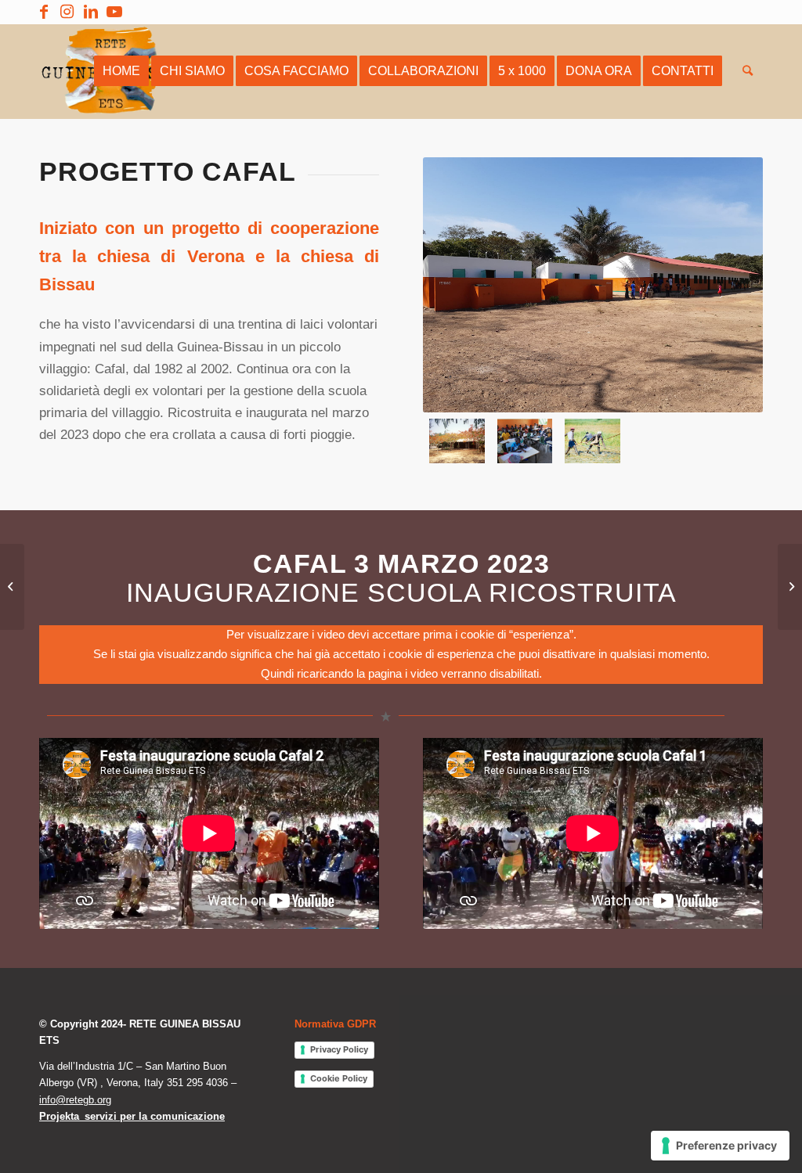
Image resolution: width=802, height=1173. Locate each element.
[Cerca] (747, 71)
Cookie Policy (338, 1078)
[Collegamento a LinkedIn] (90, 11)
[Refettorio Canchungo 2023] (790, 587)
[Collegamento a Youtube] (114, 11)
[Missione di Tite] (12, 587)
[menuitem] (121, 71)
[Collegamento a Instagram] (67, 11)
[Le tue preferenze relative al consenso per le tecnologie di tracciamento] (720, 1145)
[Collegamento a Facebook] (43, 11)
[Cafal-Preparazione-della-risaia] (592, 441)
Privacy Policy (339, 1049)
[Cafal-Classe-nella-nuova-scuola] (525, 441)
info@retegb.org (75, 1100)
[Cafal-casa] (457, 441)
